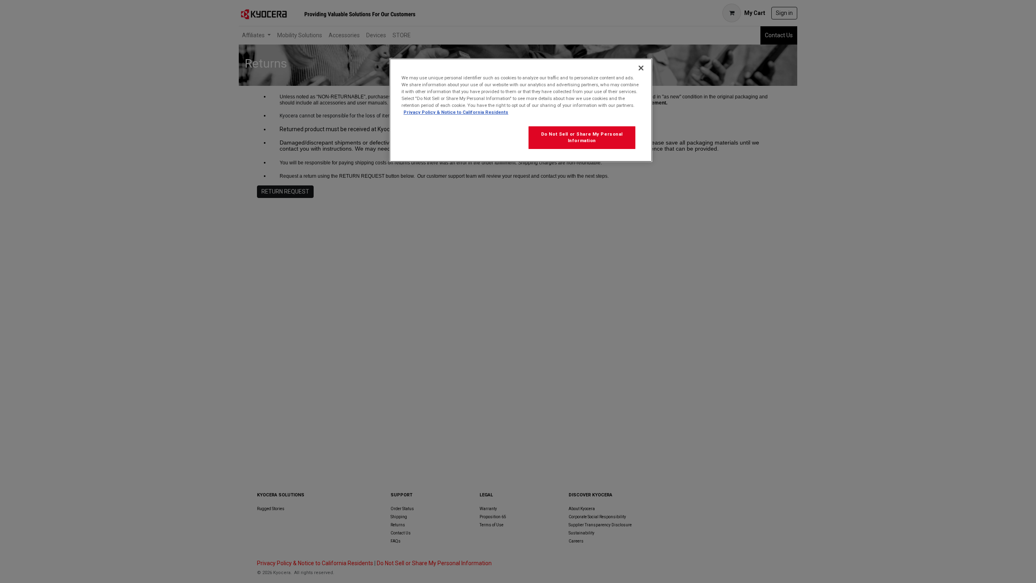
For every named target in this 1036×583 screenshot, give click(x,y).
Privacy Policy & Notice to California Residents (455, 112)
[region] (520, 110)
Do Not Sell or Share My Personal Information (582, 137)
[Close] (641, 68)
